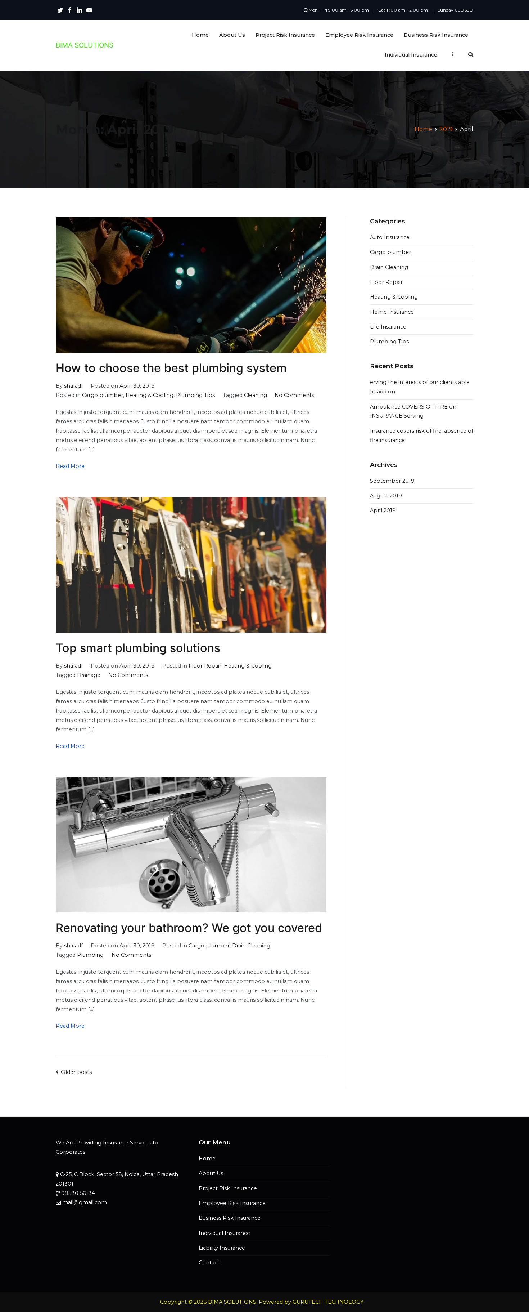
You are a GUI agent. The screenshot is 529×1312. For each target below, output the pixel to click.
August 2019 (386, 495)
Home (200, 35)
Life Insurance (388, 326)
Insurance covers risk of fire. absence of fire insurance (421, 435)
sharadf (73, 386)
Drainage (88, 675)
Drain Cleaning (251, 945)
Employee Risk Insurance (359, 35)
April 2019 (383, 510)
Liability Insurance (222, 1248)
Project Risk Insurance (285, 35)
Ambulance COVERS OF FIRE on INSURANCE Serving (413, 411)
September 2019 (392, 481)
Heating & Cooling (149, 395)
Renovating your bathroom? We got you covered (189, 928)
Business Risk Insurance (436, 35)
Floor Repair (205, 665)
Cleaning (255, 395)
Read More (70, 466)
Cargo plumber (102, 395)
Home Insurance (392, 312)
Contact (209, 1262)
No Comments (294, 395)
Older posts (76, 1072)
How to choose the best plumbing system (171, 368)
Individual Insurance (411, 55)
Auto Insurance (390, 237)
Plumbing (90, 955)
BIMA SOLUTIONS (84, 45)
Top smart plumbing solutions (138, 648)
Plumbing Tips (195, 395)
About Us (232, 35)
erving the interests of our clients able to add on (420, 387)
